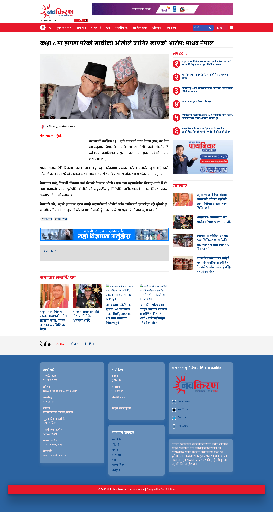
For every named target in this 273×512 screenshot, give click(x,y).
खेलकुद (156, 27)
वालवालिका (118, 464)
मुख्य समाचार (64, 27)
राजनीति (96, 27)
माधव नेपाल (62, 219)
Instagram (184, 425)
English (221, 27)
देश (108, 27)
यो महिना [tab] (89, 343)
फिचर (115, 449)
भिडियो (115, 444)
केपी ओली (47, 219)
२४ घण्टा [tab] (61, 343)
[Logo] (57, 11)
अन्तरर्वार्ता (117, 454)
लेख (114, 459)
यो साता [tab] (75, 343)
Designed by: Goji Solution (161, 489)
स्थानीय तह (121, 27)
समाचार (81, 27)
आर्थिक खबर (140, 27)
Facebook (184, 401)
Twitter (183, 417)
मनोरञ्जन (171, 27)
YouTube (183, 409)
